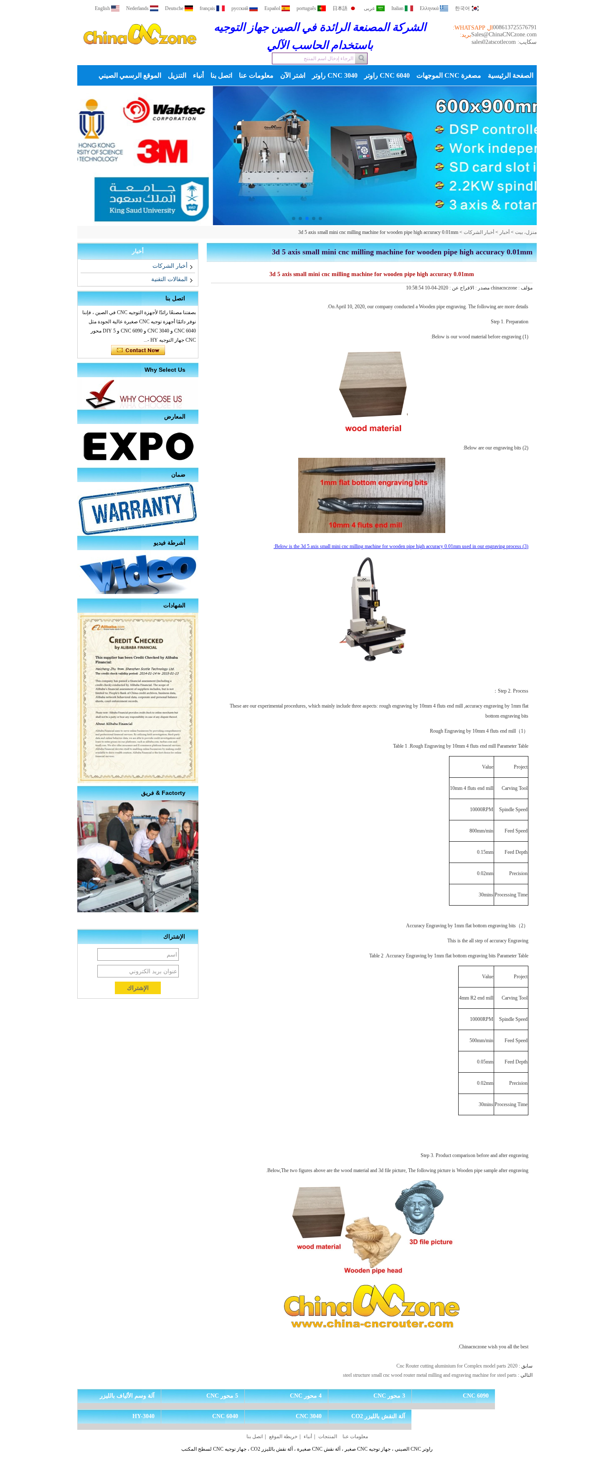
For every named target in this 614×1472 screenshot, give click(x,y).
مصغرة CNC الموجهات (448, 75)
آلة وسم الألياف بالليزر (127, 1396)
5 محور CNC (222, 1396)
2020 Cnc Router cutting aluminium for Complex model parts (457, 1366)
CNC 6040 (225, 1416)
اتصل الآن (138, 350)
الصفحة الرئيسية (510, 75)
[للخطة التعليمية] (307, 156)
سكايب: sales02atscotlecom (504, 42)
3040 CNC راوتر (335, 75)
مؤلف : (525, 288)
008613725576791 (515, 27)
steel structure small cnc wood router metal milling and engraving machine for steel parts (430, 1375)
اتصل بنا (221, 75)
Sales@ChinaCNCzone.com (504, 34)
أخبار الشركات (479, 232)
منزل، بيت (526, 232)
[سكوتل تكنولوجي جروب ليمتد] (140, 52)
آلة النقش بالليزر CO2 (378, 1416)
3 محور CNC (389, 1396)
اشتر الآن (292, 75)
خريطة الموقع (283, 1436)
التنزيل (177, 75)
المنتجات (327, 1436)
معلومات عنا (256, 75)
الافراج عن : (461, 288)
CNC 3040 (309, 1416)
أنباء (198, 75)
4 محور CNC (306, 1396)
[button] (320, 218)
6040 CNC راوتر (387, 75)
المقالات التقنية (169, 279)
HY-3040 (143, 1416)
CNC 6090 (476, 1396)
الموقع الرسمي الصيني (130, 75)
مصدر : (482, 288)
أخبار (505, 232)
